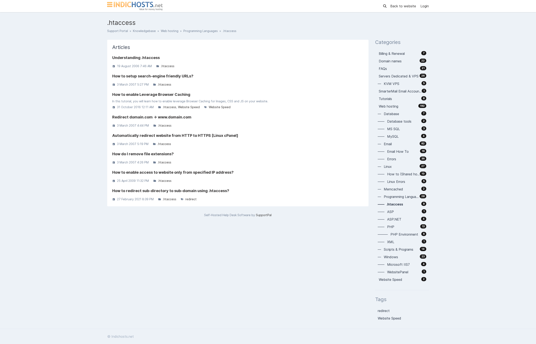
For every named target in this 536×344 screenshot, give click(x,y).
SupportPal (264, 215)
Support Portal (117, 31)
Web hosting (169, 31)
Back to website (403, 6)
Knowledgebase (144, 31)
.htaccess (167, 66)
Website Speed (189, 107)
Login (424, 6)
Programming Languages (200, 31)
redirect (191, 199)
